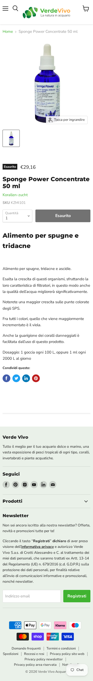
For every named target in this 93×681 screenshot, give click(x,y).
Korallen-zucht (15, 194)
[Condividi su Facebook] (6, 378)
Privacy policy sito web (67, 654)
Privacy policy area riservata (35, 664)
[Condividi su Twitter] (16, 378)
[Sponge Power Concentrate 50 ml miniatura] (11, 138)
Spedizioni (10, 654)
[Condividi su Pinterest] (36, 378)
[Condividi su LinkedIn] (26, 378)
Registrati (76, 596)
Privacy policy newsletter (44, 659)
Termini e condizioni (61, 648)
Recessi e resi (34, 654)
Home (8, 31)
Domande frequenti (26, 648)
